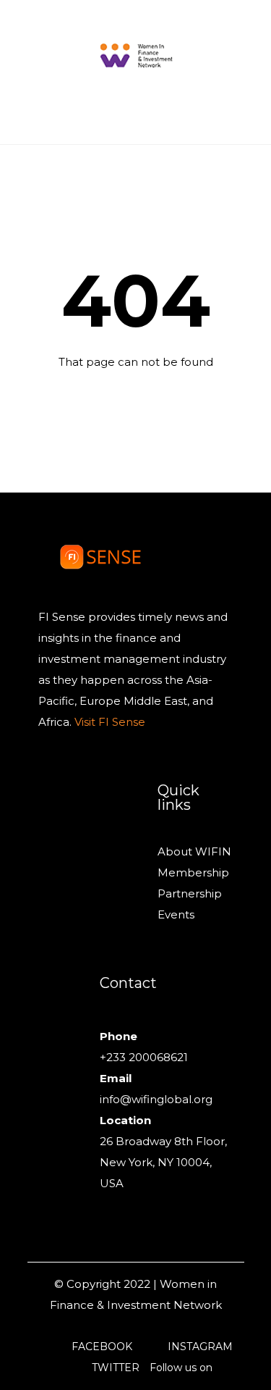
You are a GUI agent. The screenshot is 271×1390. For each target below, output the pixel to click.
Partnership (190, 893)
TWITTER (115, 1367)
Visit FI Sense (108, 722)
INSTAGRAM (200, 1346)
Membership (193, 872)
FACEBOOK (102, 1346)
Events (176, 914)
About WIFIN (194, 851)
